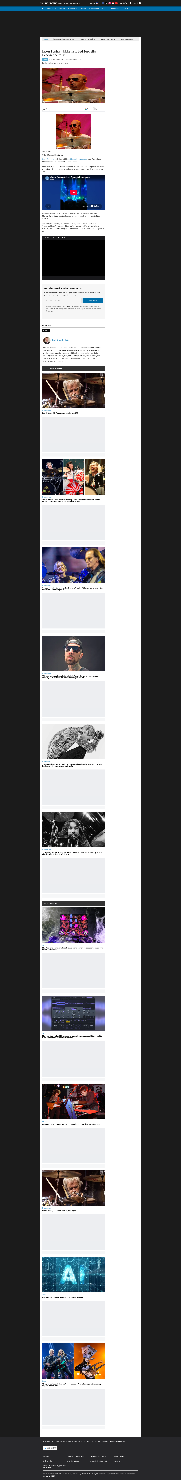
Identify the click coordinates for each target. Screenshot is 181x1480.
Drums (83, 9)
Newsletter (101, 109)
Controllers (72, 9)
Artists (45, 46)
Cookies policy (48, 1461)
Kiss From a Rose (127, 39)
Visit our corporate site (117, 1441)
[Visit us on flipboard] (116, 3)
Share (47, 109)
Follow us (90, 109)
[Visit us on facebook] (103, 3)
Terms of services (71, 306)
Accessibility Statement (98, 1461)
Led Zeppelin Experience (77, 159)
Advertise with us (73, 1461)
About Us (46, 1456)
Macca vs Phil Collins (87, 39)
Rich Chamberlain (57, 59)
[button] (137, 3)
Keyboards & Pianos (97, 9)
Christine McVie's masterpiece (63, 39)
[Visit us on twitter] (106, 3)
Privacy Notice (53, 308)
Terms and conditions (98, 1456)
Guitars (62, 9)
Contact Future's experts (75, 1456)
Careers (117, 1461)
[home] (42, 8)
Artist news (51, 9)
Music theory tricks (108, 39)
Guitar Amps (114, 9)
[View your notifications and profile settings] (130, 3)
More (124, 9)
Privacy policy (119, 1456)
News (45, 59)
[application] (73, 258)
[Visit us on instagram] (109, 3)
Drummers (53, 46)
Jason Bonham (48, 159)
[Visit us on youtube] (113, 3)
